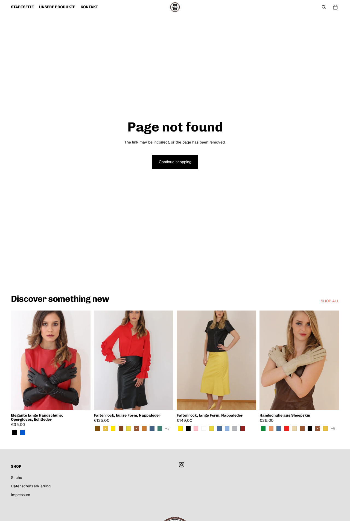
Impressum (20, 494)
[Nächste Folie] (82, 360)
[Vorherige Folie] (19, 360)
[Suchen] (324, 7)
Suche (16, 477)
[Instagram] (181, 464)
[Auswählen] (82, 401)
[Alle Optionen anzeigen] (167, 428)
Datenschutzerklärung (31, 486)
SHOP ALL (330, 300)
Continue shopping (175, 161)
